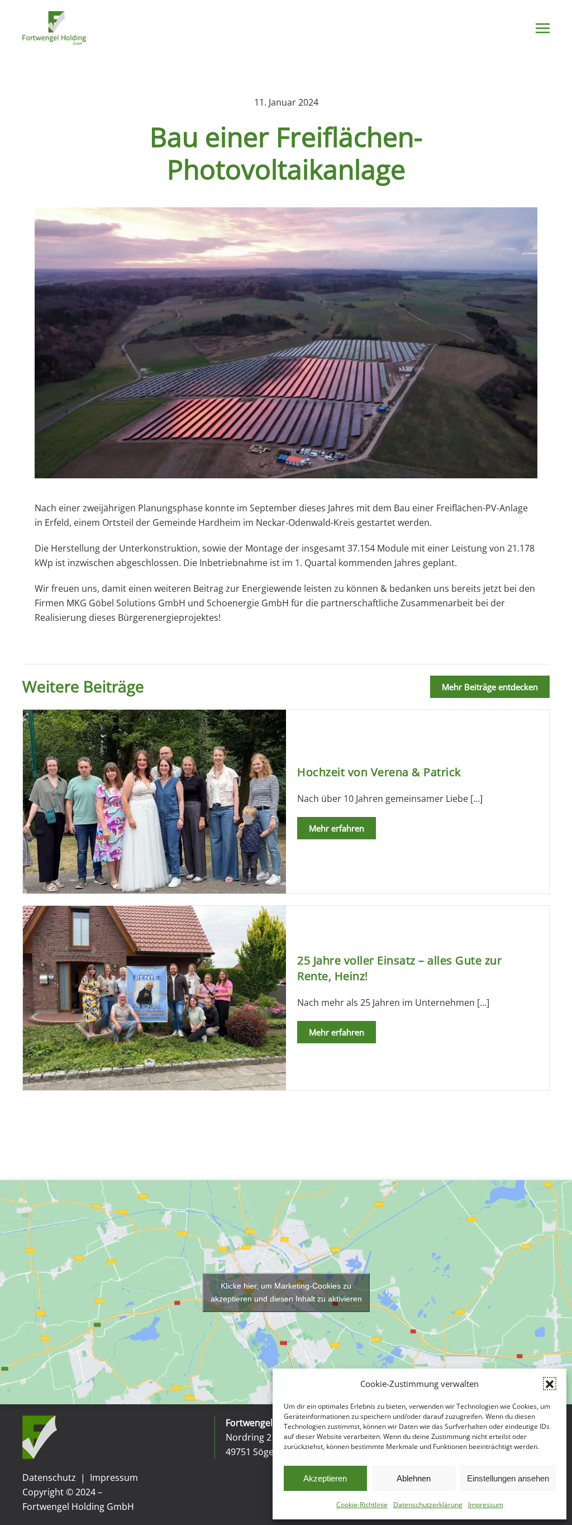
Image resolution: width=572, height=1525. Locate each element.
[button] (549, 1383)
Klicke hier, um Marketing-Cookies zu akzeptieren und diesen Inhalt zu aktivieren (286, 1292)
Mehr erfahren (336, 828)
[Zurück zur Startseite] (54, 28)
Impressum (485, 1504)
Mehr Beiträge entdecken (490, 686)
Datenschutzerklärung (428, 1504)
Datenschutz (49, 1477)
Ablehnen (414, 1478)
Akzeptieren (325, 1478)
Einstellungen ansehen (508, 1478)
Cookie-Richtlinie (362, 1504)
